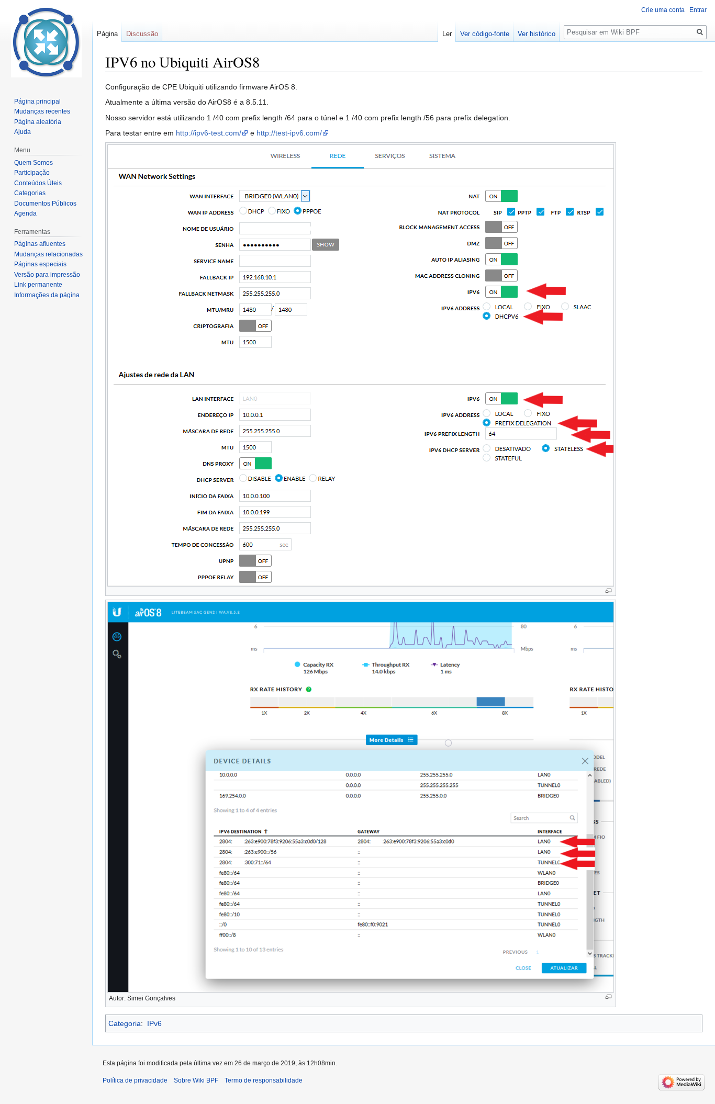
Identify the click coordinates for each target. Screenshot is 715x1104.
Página (107, 34)
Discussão (142, 34)
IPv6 (154, 1023)
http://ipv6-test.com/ (208, 133)
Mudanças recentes (42, 111)
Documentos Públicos (45, 203)
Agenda (25, 213)
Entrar (698, 10)
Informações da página (47, 295)
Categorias (30, 193)
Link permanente (38, 284)
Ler (447, 34)
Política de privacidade (135, 1080)
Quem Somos (33, 162)
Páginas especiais (40, 264)
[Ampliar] (608, 591)
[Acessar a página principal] (46, 42)
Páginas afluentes (39, 243)
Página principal (37, 101)
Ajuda (22, 132)
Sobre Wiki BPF (196, 1080)
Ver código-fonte (484, 34)
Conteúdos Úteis (38, 183)
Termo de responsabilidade (264, 1080)
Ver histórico (536, 34)
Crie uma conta (663, 10)
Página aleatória (37, 122)
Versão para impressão (47, 274)
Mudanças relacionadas (48, 254)
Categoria (124, 1023)
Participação (32, 172)
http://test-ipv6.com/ (289, 133)
